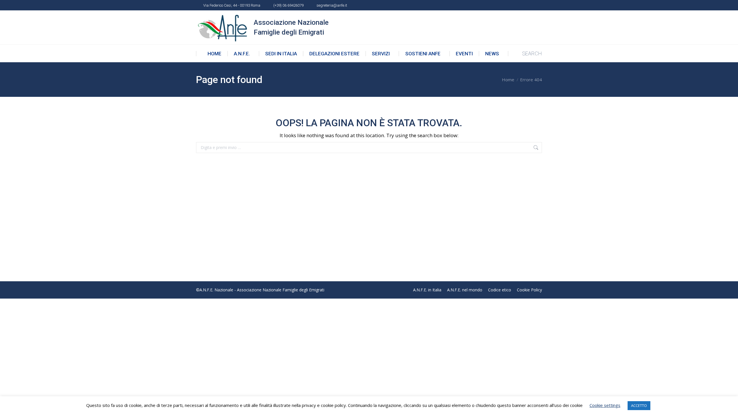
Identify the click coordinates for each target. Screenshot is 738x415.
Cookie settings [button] (605, 405)
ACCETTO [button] (639, 405)
